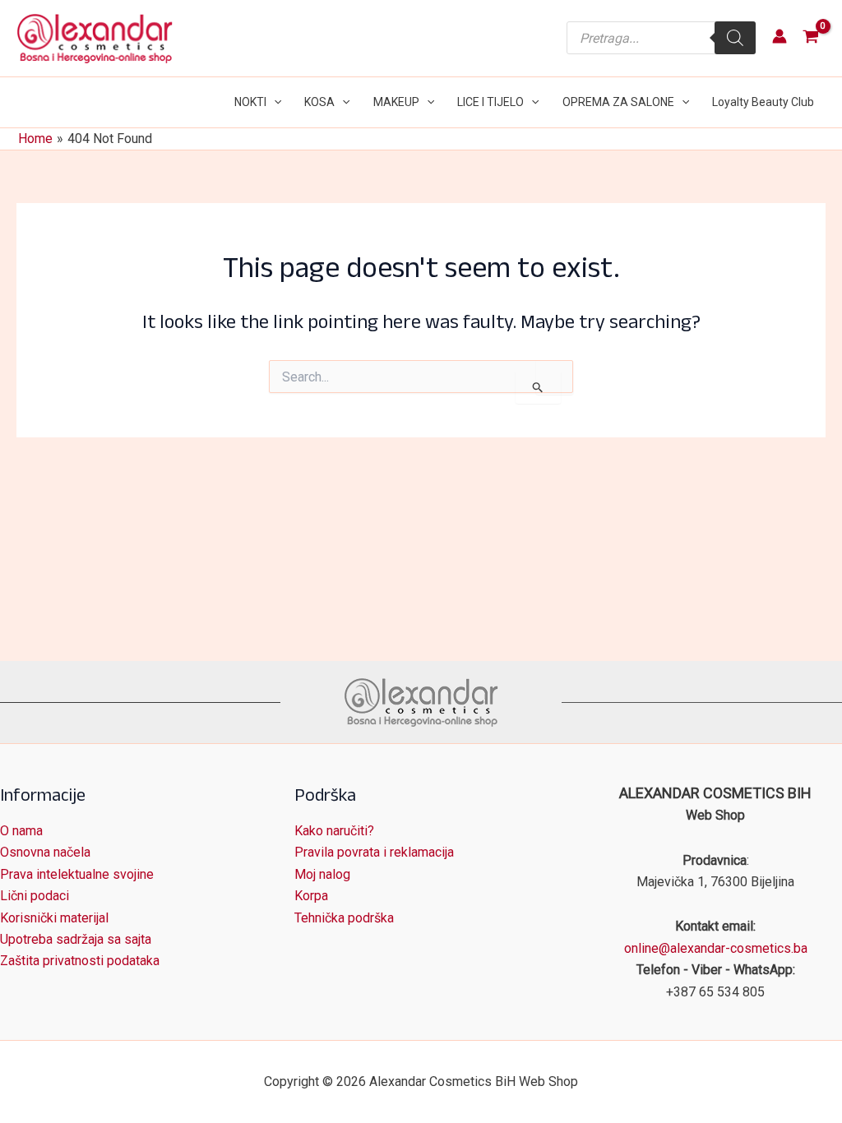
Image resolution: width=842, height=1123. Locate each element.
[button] (273, 102)
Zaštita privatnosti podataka (80, 960)
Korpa (311, 895)
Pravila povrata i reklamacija (374, 852)
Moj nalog (322, 874)
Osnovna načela (45, 852)
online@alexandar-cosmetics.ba (715, 948)
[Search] (735, 37)
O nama (21, 831)
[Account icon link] (779, 36)
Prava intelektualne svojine (77, 874)
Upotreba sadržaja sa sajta (75, 939)
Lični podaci (34, 895)
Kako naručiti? (334, 831)
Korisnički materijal (54, 918)
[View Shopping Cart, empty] (810, 38)
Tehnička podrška (344, 918)
